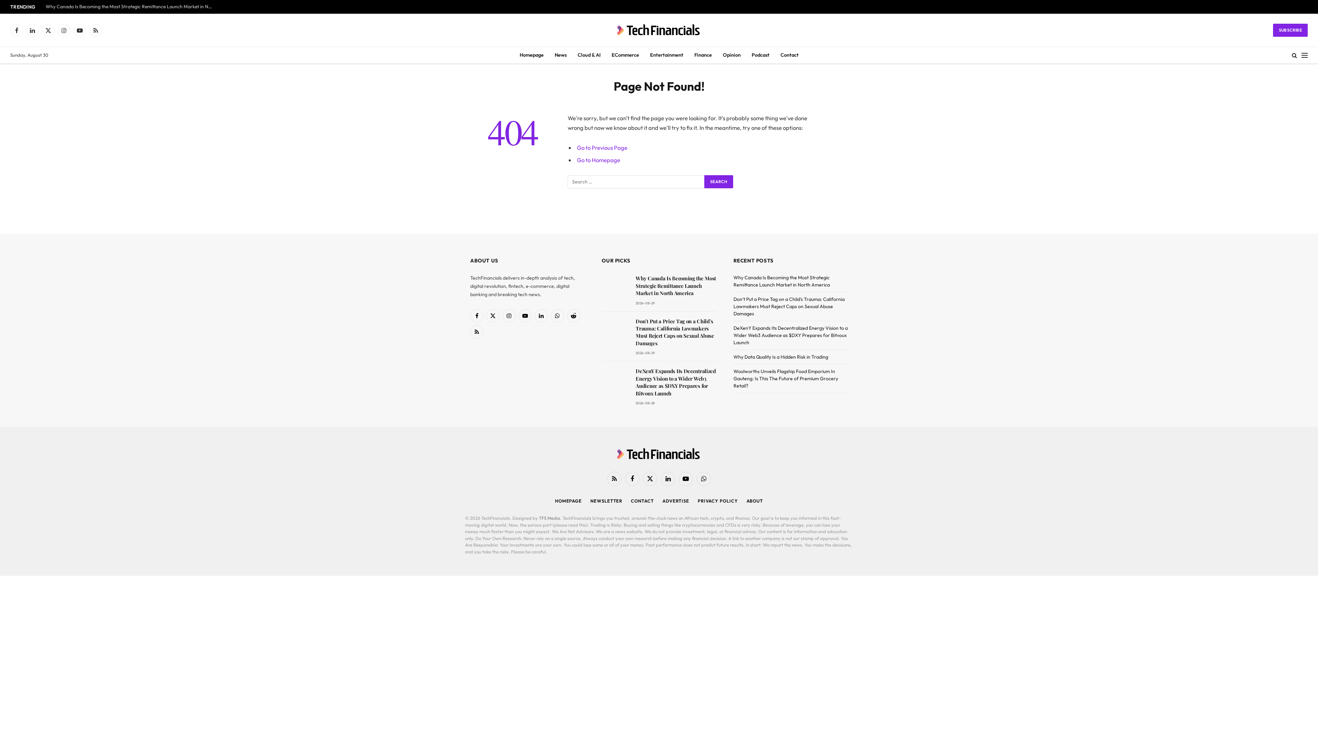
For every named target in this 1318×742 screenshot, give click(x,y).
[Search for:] (636, 181)
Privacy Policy (718, 501)
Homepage (532, 55)
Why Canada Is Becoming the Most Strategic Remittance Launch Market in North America (131, 7)
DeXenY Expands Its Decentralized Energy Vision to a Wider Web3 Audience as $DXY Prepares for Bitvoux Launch (676, 382)
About (755, 501)
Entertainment (666, 55)
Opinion (732, 55)
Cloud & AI (589, 55)
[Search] (1294, 55)
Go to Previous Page (602, 147)
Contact (790, 55)
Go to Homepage (598, 160)
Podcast (761, 55)
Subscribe (1290, 30)
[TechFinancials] (659, 30)
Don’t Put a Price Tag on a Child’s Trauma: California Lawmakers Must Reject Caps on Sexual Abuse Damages (675, 332)
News (561, 55)
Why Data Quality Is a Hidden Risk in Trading (780, 357)
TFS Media (549, 518)
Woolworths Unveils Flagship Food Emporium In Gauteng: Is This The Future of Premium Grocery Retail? (785, 378)
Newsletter (606, 501)
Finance (703, 55)
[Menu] (1305, 55)
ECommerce (625, 55)
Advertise (675, 501)
